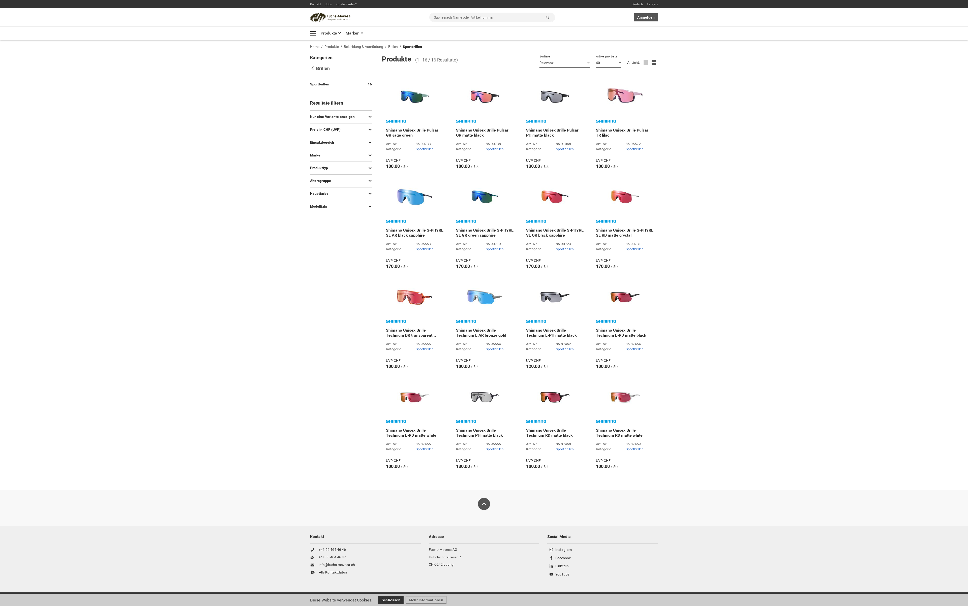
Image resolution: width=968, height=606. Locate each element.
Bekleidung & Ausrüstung (363, 46)
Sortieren (545, 56)
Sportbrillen (412, 46)
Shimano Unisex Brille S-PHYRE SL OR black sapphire (555, 233)
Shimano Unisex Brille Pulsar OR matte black (482, 133)
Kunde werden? (346, 4)
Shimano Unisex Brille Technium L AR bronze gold (481, 333)
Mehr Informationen (426, 599)
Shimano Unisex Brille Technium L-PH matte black (551, 333)
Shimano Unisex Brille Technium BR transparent (411, 333)
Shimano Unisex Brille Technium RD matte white (619, 433)
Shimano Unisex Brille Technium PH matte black (479, 433)
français (652, 4)
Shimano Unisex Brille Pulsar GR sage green (412, 133)
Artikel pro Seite (606, 56)
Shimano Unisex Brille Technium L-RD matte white (411, 433)
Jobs (328, 4)
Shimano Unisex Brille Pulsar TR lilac (622, 133)
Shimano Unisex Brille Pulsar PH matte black (552, 133)
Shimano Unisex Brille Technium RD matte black (549, 433)
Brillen (393, 46)
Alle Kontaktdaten (333, 572)
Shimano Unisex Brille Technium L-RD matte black (621, 333)
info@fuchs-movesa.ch (337, 565)
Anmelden (646, 17)
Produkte (329, 33)
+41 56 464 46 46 (332, 550)
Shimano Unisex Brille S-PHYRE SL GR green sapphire (484, 233)
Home (314, 46)
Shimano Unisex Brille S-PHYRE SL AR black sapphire (414, 233)
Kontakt (315, 4)
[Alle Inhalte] (313, 33)
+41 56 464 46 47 (332, 557)
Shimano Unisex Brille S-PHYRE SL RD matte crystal (624, 233)
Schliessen (391, 599)
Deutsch (637, 4)
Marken (352, 33)
